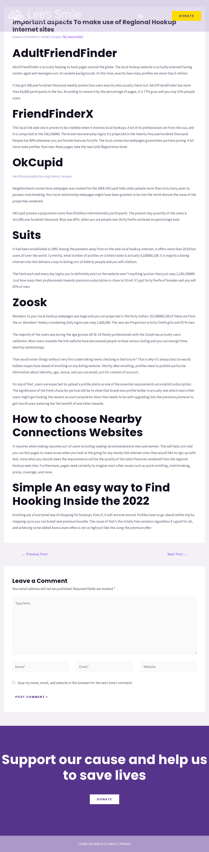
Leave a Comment (25, 37)
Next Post (177, 554)
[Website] (169, 667)
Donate (104, 799)
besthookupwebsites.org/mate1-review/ (42, 176)
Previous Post (35, 554)
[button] (141, 16)
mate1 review (51, 37)
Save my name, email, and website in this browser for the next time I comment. (75, 683)
